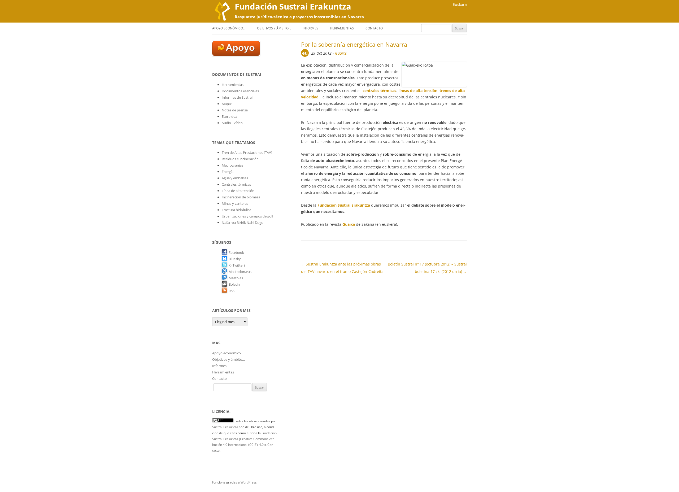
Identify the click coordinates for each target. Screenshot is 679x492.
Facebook (236, 252)
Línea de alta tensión (238, 190)
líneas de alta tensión (417, 90)
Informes (310, 28)
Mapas (227, 103)
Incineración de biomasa (241, 197)
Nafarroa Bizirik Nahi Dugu (242, 222)
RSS (231, 290)
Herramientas (342, 28)
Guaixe (341, 53)
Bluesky (235, 258)
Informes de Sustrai (237, 97)
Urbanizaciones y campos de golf (247, 216)
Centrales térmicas (236, 184)
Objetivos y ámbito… (274, 28)
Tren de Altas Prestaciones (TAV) (247, 152)
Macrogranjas (232, 165)
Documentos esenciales (240, 91)
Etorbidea (229, 116)
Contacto (374, 28)
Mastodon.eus (240, 271)
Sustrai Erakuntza (225, 427)
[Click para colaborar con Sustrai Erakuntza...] (236, 54)
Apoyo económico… (228, 28)
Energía (227, 171)
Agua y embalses (235, 178)
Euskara (460, 4)
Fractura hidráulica (236, 209)
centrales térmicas (379, 90)
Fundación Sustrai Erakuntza (293, 6)
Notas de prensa (235, 110)
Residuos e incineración (240, 158)
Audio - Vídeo (232, 122)
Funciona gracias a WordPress (234, 482)
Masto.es (236, 278)
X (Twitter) (237, 265)
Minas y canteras (235, 203)
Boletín (234, 284)
